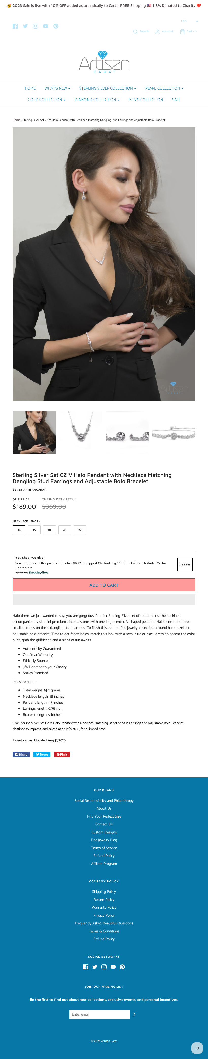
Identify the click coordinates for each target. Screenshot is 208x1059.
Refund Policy (104, 856)
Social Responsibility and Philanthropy (104, 801)
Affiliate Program (104, 864)
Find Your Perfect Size (104, 817)
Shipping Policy (104, 892)
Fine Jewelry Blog (104, 840)
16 (34, 530)
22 (79, 530)
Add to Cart (104, 585)
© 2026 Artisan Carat (104, 1041)
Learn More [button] (23, 568)
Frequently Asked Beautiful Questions (104, 923)
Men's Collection (146, 99)
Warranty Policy (104, 908)
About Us (104, 809)
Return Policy (104, 900)
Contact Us (104, 824)
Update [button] (184, 565)
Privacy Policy (104, 916)
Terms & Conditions (104, 931)
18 (49, 530)
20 (64, 530)
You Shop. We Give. (29, 557)
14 (19, 530)
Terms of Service (104, 848)
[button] (104, 599)
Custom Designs (104, 832)
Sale (176, 99)
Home (30, 88)
